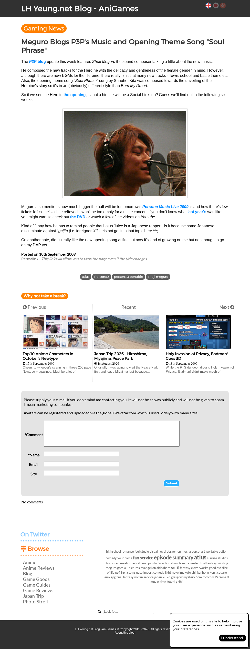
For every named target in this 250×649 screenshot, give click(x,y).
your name (124, 558)
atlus (85, 277)
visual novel (158, 551)
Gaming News (44, 28)
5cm (199, 577)
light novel (172, 572)
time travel (167, 582)
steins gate (135, 572)
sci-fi (175, 567)
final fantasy (125, 577)
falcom (110, 563)
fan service (143, 557)
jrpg (123, 572)
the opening (74, 95)
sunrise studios (217, 558)
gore (120, 568)
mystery (189, 577)
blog (37, 62)
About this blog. (125, 632)
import (148, 572)
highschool (113, 551)
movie (154, 582)
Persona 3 (101, 277)
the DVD (77, 217)
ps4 (117, 572)
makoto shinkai (190, 572)
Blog (27, 573)
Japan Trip (33, 596)
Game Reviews (38, 590)
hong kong (209, 572)
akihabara (163, 568)
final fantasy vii (210, 563)
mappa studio (151, 563)
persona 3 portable (128, 277)
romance (128, 551)
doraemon (174, 551)
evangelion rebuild (128, 563)
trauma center (189, 563)
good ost (215, 568)
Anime (29, 562)
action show (170, 563)
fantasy (185, 568)
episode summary (173, 557)
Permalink (29, 258)
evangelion (148, 568)
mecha (186, 551)
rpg (113, 577)
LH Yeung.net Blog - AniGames (79, 8)
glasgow (177, 577)
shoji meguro (158, 277)
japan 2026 (162, 577)
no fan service (144, 577)
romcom (208, 577)
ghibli (179, 582)
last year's (197, 212)
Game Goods (36, 579)
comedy (158, 572)
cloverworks (199, 568)
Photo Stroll (35, 601)
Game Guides (37, 585)
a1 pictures (132, 568)
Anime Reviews (38, 568)
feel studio (142, 551)
